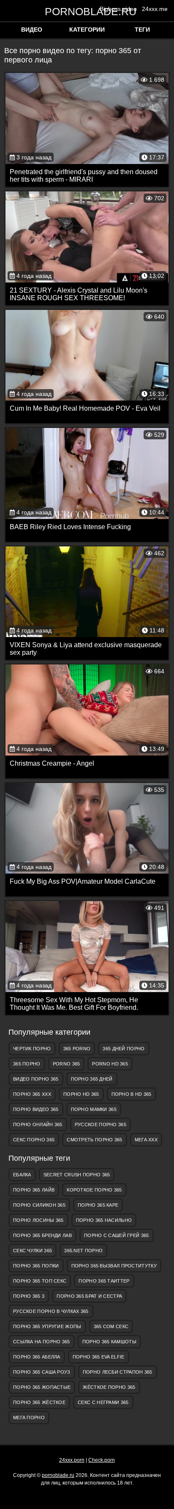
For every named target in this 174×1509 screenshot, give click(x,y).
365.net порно (83, 1250)
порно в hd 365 (131, 1094)
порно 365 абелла (36, 1356)
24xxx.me (155, 8)
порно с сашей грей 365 (116, 1235)
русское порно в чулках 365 (51, 1311)
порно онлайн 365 (38, 1124)
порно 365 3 (28, 1296)
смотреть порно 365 (94, 1139)
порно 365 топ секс (39, 1280)
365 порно (27, 1063)
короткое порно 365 (94, 1189)
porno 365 (66, 1063)
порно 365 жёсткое (39, 1402)
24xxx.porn (71, 1460)
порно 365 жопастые (42, 1387)
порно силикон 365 (39, 1205)
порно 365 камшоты (109, 1341)
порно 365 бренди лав (42, 1235)
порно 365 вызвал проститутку (114, 1265)
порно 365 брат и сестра (89, 1296)
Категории (87, 29)
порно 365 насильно (104, 1220)
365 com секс (111, 1326)
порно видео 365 (36, 1109)
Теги (142, 29)
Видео (31, 29)
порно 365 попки (36, 1265)
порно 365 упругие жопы (47, 1326)
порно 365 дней (92, 1078)
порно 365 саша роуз (42, 1372)
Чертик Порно (32, 1048)
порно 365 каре (98, 1205)
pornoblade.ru (87, 11)
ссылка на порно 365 (41, 1341)
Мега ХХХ (146, 1139)
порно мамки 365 (94, 1109)
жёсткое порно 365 (109, 1387)
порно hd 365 (81, 1094)
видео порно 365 (36, 1078)
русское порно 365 (100, 1124)
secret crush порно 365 (77, 1174)
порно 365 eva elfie (99, 1356)
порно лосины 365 (38, 1220)
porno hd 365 (110, 1063)
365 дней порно (123, 1048)
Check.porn (101, 1460)
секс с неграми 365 (103, 1402)
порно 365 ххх (32, 1094)
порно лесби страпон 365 (117, 1372)
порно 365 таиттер (104, 1280)
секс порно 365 (33, 1139)
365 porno (77, 1048)
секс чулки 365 (32, 1250)
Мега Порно (29, 1417)
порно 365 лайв (33, 1189)
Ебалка (22, 1174)
